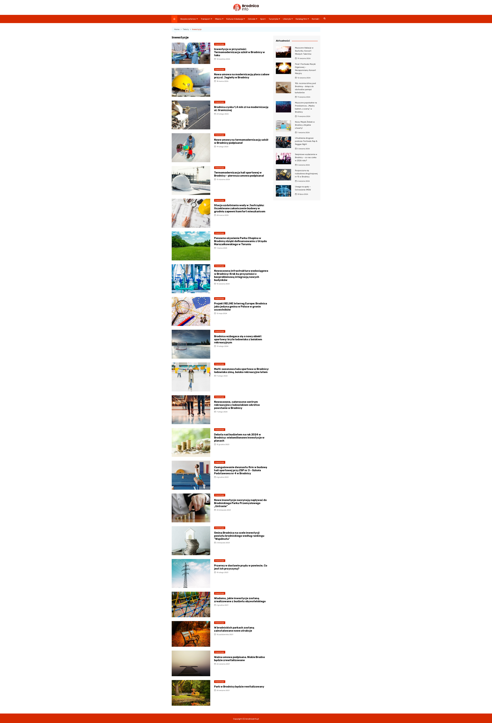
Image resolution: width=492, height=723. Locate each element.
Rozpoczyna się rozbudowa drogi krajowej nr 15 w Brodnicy (306, 173)
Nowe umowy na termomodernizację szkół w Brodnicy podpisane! (241, 141)
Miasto (218, 19)
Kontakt (315, 19)
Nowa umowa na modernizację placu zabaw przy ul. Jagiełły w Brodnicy (241, 76)
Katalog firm (301, 19)
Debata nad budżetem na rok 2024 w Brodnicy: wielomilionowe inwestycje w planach (239, 437)
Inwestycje (219, 44)
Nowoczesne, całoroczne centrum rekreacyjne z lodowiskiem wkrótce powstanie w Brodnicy (237, 405)
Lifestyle (287, 19)
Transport (205, 19)
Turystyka (273, 19)
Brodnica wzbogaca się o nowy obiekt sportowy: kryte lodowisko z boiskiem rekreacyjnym (238, 339)
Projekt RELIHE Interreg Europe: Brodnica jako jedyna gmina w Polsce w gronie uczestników (240, 306)
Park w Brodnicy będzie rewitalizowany (239, 686)
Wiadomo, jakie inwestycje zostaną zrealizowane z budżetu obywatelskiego (240, 600)
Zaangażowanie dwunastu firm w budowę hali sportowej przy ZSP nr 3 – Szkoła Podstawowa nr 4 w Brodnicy (240, 470)
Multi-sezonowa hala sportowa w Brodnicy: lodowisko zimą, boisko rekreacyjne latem (241, 370)
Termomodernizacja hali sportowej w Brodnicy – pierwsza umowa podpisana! (239, 174)
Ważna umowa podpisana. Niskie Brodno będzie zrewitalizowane (239, 659)
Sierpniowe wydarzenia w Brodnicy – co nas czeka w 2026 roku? (306, 157)
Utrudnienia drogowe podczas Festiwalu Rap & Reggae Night (306, 141)
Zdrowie (251, 19)
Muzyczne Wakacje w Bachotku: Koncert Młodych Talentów (304, 51)
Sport (263, 19)
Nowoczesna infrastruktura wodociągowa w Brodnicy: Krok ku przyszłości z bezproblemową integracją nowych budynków (241, 275)
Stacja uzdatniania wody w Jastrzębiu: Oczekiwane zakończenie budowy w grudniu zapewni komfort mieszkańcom (239, 208)
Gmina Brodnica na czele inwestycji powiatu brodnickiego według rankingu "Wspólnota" (239, 535)
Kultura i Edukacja (234, 19)
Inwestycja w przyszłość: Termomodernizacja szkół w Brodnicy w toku (239, 52)
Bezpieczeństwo (188, 19)
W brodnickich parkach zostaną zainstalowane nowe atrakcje (234, 629)
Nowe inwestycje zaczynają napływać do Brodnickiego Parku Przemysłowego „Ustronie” (240, 503)
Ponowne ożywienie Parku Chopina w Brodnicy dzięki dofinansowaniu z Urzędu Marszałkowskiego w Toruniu (240, 241)
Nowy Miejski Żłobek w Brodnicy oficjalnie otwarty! (305, 125)
